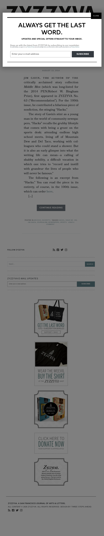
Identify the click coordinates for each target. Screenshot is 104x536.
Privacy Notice (75, 47)
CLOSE (96, 16)
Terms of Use (30, 47)
